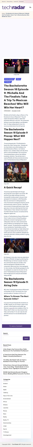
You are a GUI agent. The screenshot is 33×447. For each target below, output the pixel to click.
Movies (5, 411)
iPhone (5, 401)
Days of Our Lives (7, 395)
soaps (5, 426)
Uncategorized (7, 435)
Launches (5, 407)
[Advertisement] (16, 36)
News (18, 79)
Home (3, 13)
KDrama (5, 404)
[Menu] (30, 7)
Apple (4, 389)
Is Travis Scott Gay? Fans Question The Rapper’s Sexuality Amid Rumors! (14, 355)
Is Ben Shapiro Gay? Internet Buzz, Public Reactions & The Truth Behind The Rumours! (15, 350)
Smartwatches (7, 423)
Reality (5, 417)
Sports (5, 429)
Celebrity (5, 392)
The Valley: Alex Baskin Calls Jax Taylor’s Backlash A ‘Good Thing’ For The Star (14, 360)
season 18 (11, 308)
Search (5, 333)
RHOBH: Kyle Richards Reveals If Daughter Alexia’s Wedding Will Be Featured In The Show (16, 372)
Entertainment (9, 79)
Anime (4, 386)
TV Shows (8, 82)
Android (5, 383)
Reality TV (6, 420)
